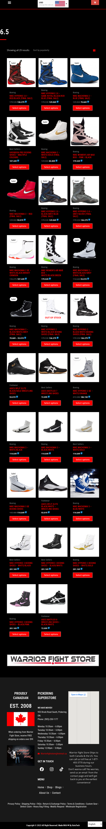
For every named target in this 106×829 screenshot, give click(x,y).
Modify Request (57, 806)
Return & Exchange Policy (54, 804)
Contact (56, 792)
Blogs (58, 787)
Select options (19, 108)
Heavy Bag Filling (41, 806)
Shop (49, 787)
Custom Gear (91, 804)
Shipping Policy (28, 804)
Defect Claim (26, 806)
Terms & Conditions (75, 804)
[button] (9, 2)
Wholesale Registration (76, 806)
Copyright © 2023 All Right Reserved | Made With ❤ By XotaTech (53, 825)
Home (41, 787)
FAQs (39, 804)
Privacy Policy (14, 804)
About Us (44, 792)
